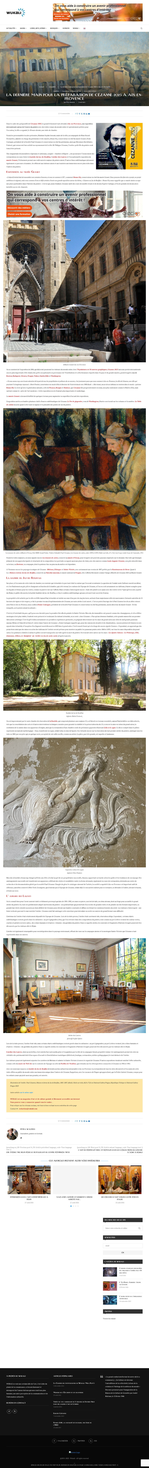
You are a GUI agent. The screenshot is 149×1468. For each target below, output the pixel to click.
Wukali (75, 28)
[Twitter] (14, 1411)
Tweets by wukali (109, 1318)
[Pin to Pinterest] (84, 114)
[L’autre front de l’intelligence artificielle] (110, 1300)
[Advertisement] (123, 1342)
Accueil (41, 87)
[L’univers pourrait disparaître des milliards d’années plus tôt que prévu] (110, 1272)
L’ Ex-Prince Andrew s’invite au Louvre (130, 1284)
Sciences (66, 28)
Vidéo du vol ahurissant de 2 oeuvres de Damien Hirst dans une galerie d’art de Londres (74, 1403)
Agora (22, 28)
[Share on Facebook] (79, 114)
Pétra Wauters (70, 102)
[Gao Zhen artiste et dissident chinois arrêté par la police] (74, 1179)
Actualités (10, 28)
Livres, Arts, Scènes (37, 28)
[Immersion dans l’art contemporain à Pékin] (29, 1179)
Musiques (54, 28)
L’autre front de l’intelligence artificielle (130, 1298)
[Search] (141, 28)
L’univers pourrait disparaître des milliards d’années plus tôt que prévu (130, 1271)
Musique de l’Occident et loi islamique (68, 1392)
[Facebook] (9, 1411)
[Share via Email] (89, 114)
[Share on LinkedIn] (86, 114)
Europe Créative (59, 1413)
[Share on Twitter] (82, 114)
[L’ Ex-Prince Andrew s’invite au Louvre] (110, 1286)
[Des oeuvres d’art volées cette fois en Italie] (119, 1179)
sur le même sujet (26, 1092)
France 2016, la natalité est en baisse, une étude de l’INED (72, 1424)
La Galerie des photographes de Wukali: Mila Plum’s (74, 1383)
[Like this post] (77, 114)
